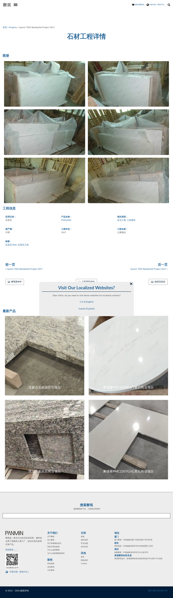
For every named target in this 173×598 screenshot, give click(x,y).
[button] (14, 282)
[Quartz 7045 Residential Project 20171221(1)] (44, 84)
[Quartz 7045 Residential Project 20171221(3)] (44, 132)
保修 (82, 537)
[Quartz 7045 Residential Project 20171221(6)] (128, 180)
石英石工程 (23, 245)
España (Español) (86, 309)
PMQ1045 (66, 220)
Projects (13, 27)
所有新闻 (50, 564)
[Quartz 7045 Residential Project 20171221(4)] (128, 132)
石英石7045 (11, 245)
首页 (5, 27)
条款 (82, 557)
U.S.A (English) (86, 302)
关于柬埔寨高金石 (54, 543)
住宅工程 (121, 220)
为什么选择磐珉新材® (56, 553)
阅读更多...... (11, 550)
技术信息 (84, 547)
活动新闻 (50, 567)
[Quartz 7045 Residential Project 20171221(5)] (44, 180)
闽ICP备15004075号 (158, 591)
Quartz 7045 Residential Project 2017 (148, 269)
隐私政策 (84, 560)
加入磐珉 (50, 540)
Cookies (84, 564)
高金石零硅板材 (53, 547)
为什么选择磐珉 (53, 550)
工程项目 (131, 220)
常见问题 (84, 543)
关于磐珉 (50, 537)
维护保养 (84, 540)
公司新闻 (50, 570)
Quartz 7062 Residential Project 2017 (25, 269)
